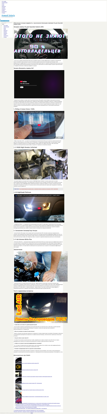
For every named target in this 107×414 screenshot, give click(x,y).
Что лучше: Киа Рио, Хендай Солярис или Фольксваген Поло (33, 389)
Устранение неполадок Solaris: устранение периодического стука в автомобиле (29, 410)
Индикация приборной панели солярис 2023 (30, 369)
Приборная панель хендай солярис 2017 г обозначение (32, 383)
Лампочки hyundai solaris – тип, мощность (39, 408)
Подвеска (4, 9)
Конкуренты (4, 11)
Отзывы (3, 12)
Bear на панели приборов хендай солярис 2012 (30, 363)
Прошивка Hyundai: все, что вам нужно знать (41, 404)
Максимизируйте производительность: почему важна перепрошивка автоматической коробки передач (41, 403)
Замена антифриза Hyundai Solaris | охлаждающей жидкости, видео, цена (35, 396)
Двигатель (4, 6)
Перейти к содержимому (4, 20)
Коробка (3, 7)
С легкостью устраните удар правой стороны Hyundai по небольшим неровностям (37, 376)
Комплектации (4, 2)
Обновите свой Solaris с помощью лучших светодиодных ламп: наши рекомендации (29, 411)
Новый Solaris (8, 15)
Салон (3, 5)
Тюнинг (3, 10)
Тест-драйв (4, 1)
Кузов (3, 3)
